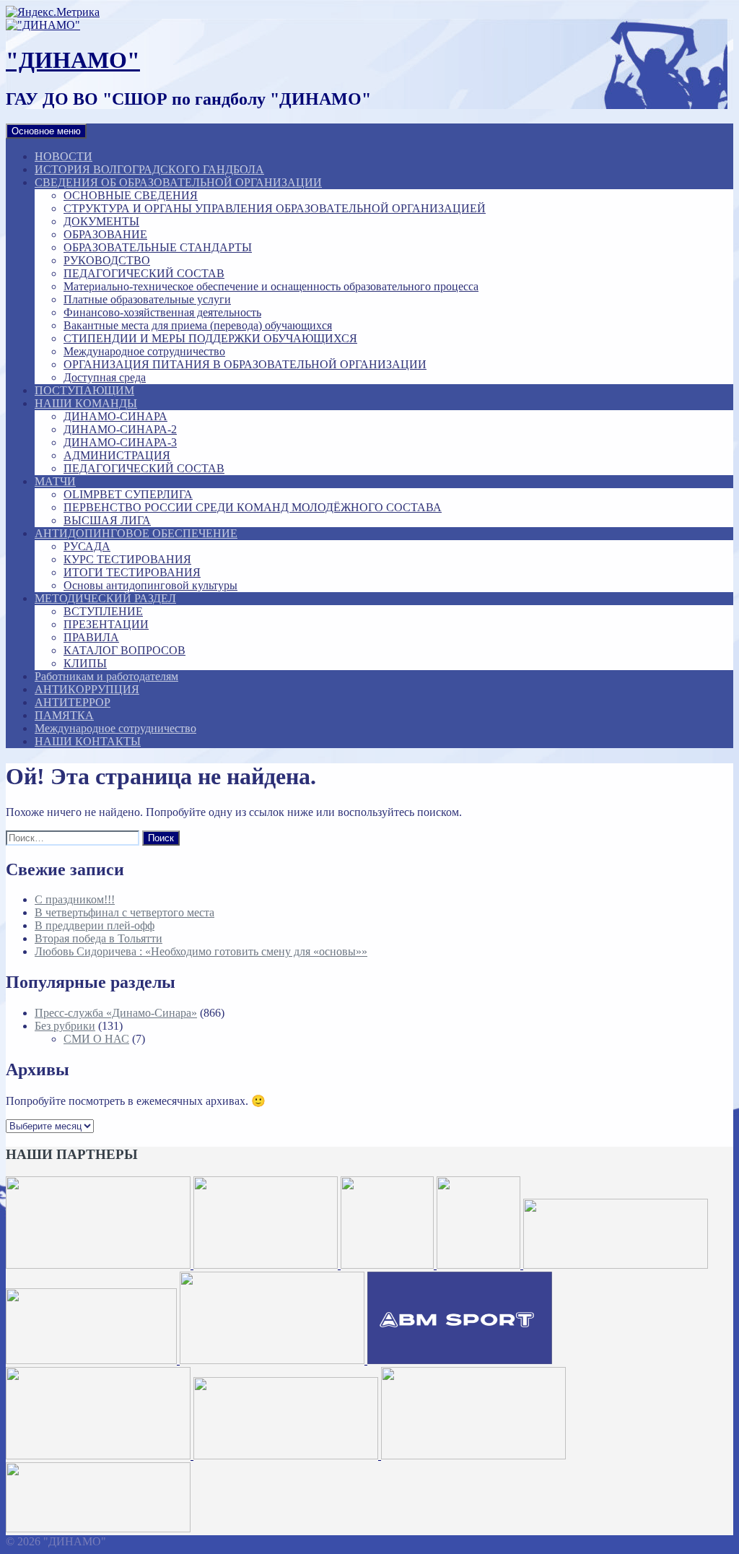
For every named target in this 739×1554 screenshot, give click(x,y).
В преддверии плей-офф (94, 925)
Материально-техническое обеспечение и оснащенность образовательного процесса (271, 286)
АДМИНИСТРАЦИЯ (117, 455)
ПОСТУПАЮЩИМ (84, 390)
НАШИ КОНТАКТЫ (88, 741)
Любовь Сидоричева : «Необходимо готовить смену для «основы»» (201, 951)
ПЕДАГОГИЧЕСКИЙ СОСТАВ (144, 273)
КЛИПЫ (85, 663)
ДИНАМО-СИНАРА (115, 416)
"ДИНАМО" (73, 60)
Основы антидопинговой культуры (150, 585)
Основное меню (46, 131)
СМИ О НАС (96, 1039)
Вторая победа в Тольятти (98, 938)
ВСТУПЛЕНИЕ (103, 611)
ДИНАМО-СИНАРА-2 (120, 429)
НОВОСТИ (63, 156)
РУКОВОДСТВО (107, 260)
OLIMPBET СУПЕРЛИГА (128, 494)
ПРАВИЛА (91, 637)
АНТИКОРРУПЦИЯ (87, 689)
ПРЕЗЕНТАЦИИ (106, 624)
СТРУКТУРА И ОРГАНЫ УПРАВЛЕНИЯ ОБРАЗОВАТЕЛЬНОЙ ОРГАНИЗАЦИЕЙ (275, 208)
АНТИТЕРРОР (72, 702)
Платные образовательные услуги (147, 299)
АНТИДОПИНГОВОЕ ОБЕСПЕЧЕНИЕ (136, 533)
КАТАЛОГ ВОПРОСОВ (124, 650)
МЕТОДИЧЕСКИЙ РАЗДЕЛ (105, 598)
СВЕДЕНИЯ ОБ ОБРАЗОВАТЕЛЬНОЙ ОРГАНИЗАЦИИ (178, 182)
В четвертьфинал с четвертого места (124, 912)
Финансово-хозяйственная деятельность (162, 312)
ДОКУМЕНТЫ (101, 221)
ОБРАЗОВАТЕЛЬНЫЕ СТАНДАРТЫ (158, 247)
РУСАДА (87, 546)
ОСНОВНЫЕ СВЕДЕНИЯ (131, 195)
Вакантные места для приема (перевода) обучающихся (198, 325)
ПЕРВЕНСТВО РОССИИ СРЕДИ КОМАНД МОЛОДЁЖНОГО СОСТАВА (253, 507)
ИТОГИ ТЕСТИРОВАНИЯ (132, 572)
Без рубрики (65, 1026)
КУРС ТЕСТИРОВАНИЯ (127, 559)
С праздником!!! (75, 899)
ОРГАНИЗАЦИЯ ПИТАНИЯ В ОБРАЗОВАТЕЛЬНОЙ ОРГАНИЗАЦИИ (245, 364)
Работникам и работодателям (106, 676)
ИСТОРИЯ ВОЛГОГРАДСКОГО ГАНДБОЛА (149, 169)
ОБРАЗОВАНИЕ (105, 234)
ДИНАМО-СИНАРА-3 (120, 442)
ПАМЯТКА (64, 715)
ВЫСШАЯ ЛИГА (107, 520)
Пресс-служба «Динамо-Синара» (116, 1013)
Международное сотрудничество (144, 351)
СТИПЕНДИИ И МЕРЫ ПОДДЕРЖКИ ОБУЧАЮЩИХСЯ (210, 338)
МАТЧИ (55, 481)
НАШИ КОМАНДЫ (86, 403)
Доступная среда (105, 377)
